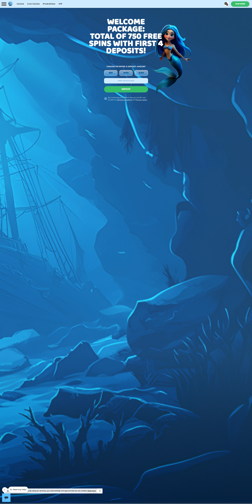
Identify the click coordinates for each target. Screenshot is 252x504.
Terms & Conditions (124, 100)
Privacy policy (141, 100)
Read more (92, 491)
